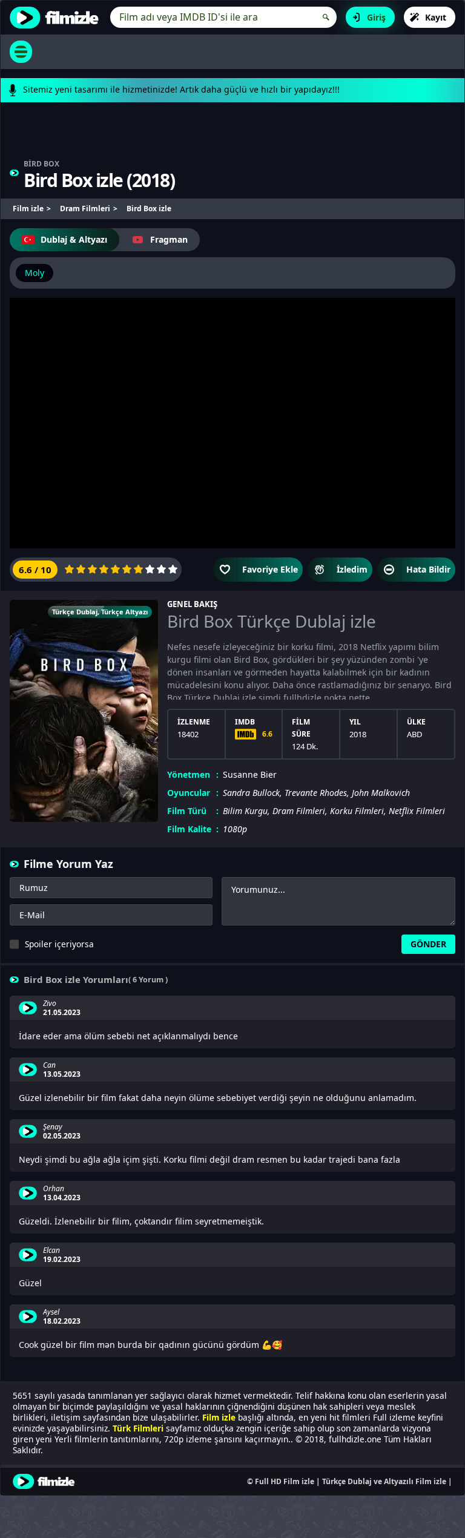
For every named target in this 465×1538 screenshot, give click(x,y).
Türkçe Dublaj (74, 611)
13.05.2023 (62, 1074)
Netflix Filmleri (417, 811)
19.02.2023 (62, 1259)
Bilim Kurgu (245, 811)
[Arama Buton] (326, 17)
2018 (151, 180)
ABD (414, 734)
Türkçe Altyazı (124, 611)
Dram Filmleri (298, 811)
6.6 (267, 734)
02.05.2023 (62, 1136)
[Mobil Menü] (21, 52)
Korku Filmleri (357, 811)
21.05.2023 (62, 1012)
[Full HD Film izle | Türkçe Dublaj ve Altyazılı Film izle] (57, 17)
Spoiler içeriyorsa (59, 944)
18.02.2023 (62, 1321)
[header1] (232, 136)
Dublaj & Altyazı (74, 239)
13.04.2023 (62, 1197)
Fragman (169, 239)
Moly (34, 272)
